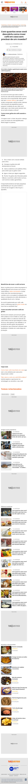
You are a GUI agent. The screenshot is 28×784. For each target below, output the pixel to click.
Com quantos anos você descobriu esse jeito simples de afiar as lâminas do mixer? (19, 563)
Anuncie (11, 775)
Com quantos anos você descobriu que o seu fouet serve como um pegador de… (19, 532)
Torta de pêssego (17, 708)
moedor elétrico (11, 100)
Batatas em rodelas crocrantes (18, 668)
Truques (12, 394)
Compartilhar (15, 46)
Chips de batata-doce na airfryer (18, 719)
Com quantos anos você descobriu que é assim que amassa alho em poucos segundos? (19, 542)
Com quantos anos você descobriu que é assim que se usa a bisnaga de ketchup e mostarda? (19, 573)
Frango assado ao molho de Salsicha (19, 657)
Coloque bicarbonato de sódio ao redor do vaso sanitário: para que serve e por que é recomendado (19, 455)
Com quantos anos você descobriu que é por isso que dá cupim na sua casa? (19, 512)
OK (25, 779)
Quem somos (4, 774)
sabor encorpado (14, 291)
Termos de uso (22, 774)
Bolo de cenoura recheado (17, 678)
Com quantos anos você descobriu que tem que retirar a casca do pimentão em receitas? (19, 553)
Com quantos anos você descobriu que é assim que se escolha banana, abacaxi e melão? (19, 593)
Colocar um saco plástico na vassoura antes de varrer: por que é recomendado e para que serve (19, 435)
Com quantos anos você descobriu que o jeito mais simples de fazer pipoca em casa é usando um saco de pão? (19, 583)
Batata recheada (17, 647)
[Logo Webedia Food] (14, 768)
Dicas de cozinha (16, 24)
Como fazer (23, 24)
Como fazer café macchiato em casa (12, 370)
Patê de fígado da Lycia (19, 698)
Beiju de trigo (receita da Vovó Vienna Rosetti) (19, 688)
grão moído (21, 304)
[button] (26, 10)
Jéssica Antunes (12, 54)
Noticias (9, 24)
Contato (16, 775)
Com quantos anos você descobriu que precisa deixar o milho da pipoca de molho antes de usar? (19, 604)
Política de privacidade (13, 774)
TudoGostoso (4, 24)
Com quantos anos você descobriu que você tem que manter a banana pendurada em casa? (19, 522)
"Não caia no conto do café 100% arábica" (13, 377)
